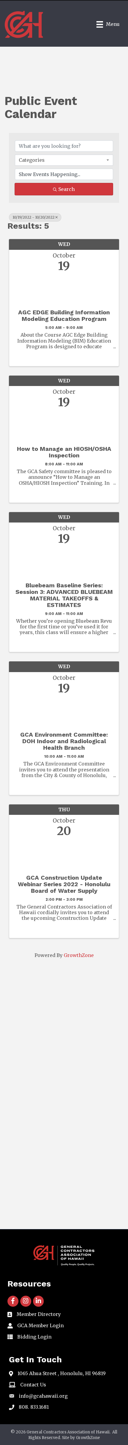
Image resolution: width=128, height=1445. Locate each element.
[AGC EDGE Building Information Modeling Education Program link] (64, 289)
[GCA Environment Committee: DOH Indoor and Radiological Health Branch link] (64, 711)
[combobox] (64, 160)
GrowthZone (79, 955)
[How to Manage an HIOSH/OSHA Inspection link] (64, 425)
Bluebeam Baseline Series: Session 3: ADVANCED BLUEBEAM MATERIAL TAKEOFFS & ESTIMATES (64, 595)
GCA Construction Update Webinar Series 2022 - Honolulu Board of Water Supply (64, 884)
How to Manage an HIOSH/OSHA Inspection (64, 452)
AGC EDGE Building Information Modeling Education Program (64, 315)
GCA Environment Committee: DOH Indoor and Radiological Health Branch (64, 741)
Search (66, 189)
